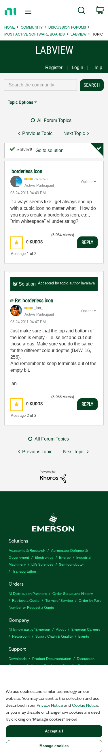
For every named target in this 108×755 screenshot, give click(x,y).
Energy (65, 557)
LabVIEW (78, 34)
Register (53, 67)
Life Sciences (42, 564)
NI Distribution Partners (28, 593)
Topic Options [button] (20, 102)
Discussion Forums (67, 27)
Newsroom (21, 636)
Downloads (17, 658)
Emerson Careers (85, 629)
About (61, 629)
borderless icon (27, 171)
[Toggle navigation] (29, 11)
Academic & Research (27, 550)
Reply (87, 242)
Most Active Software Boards (34, 34)
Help (97, 67)
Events (83, 636)
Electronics (44, 557)
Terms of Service (59, 600)
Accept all (54, 731)
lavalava (88, 283)
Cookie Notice (85, 705)
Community (32, 27)
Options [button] (87, 182)
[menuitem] (81, 11)
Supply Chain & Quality (54, 636)
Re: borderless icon (34, 300)
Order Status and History (72, 593)
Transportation (24, 571)
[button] (16, 242)
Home (9, 27)
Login (77, 67)
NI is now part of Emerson (29, 629)
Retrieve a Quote (25, 600)
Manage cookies (54, 746)
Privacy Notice (50, 705)
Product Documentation (51, 658)
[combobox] (40, 85)
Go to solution (49, 150)
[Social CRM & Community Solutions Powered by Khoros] (53, 476)
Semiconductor (71, 564)
